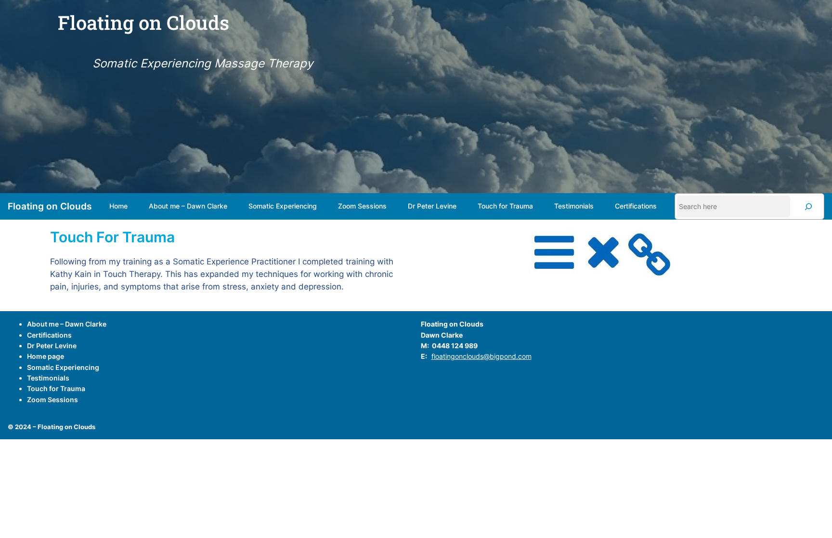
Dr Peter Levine (52, 345)
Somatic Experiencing (63, 367)
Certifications (49, 335)
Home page (45, 356)
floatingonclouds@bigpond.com (481, 356)
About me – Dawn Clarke (66, 324)
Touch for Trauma (56, 388)
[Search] (808, 206)
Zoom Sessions (52, 399)
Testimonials (48, 378)
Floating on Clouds (49, 206)
